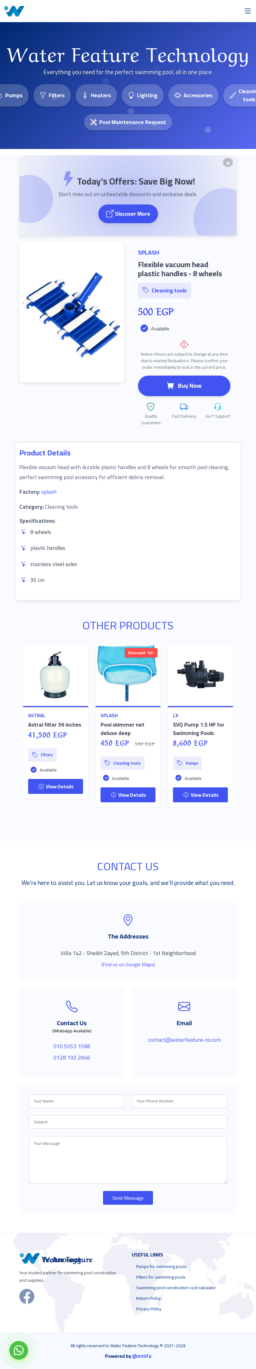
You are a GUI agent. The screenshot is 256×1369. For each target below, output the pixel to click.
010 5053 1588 (71, 1046)
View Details (59, 786)
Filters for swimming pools (160, 1277)
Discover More (132, 214)
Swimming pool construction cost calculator (176, 1287)
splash (49, 492)
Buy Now (190, 385)
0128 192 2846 (71, 1057)
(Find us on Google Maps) (128, 964)
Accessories (198, 95)
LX (175, 715)
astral (36, 715)
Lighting (147, 95)
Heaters (101, 95)
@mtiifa (141, 1356)
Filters (57, 95)
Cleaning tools (169, 290)
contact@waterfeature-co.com (184, 1040)
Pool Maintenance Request (132, 122)
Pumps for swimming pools (161, 1266)
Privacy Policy (148, 1309)
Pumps (192, 763)
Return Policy (148, 1298)
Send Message (128, 1198)
